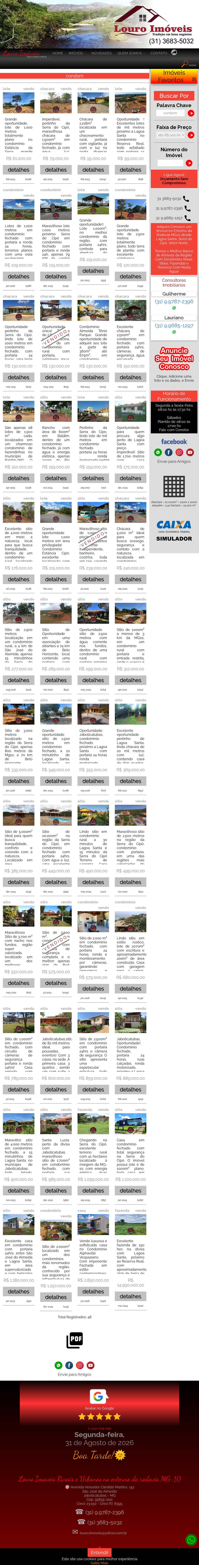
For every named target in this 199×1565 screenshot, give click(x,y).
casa (82, 1211)
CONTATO (159, 53)
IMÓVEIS (76, 53)
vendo (28, 89)
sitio (44, 397)
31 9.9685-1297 (169, 218)
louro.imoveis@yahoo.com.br (103, 1533)
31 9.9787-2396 (169, 208)
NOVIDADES (102, 53)
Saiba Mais (99, 1563)
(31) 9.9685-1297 (174, 325)
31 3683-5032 (169, 198)
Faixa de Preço (174, 127)
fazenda (85, 1110)
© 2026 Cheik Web (99, 1428)
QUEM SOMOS (130, 53)
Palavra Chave (174, 105)
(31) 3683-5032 (104, 1522)
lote (6, 89)
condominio (13, 190)
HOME (57, 53)
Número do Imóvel (174, 152)
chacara (47, 89)
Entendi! (99, 1552)
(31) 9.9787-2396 (174, 301)
